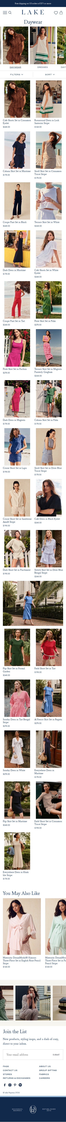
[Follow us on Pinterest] (15, 1085)
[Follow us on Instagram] (10, 1085)
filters (15, 74)
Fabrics (44, 1074)
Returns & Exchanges (16, 1078)
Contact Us (10, 1070)
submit (56, 1054)
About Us (45, 1066)
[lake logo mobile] (33, 13)
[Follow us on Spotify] (20, 1085)
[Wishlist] (56, 14)
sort (48, 74)
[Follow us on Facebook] (4, 1085)
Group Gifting (48, 1070)
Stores (7, 1074)
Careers (44, 1078)
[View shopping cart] (61, 13)
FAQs (6, 1066)
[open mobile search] (10, 12)
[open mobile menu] (5, 12)
